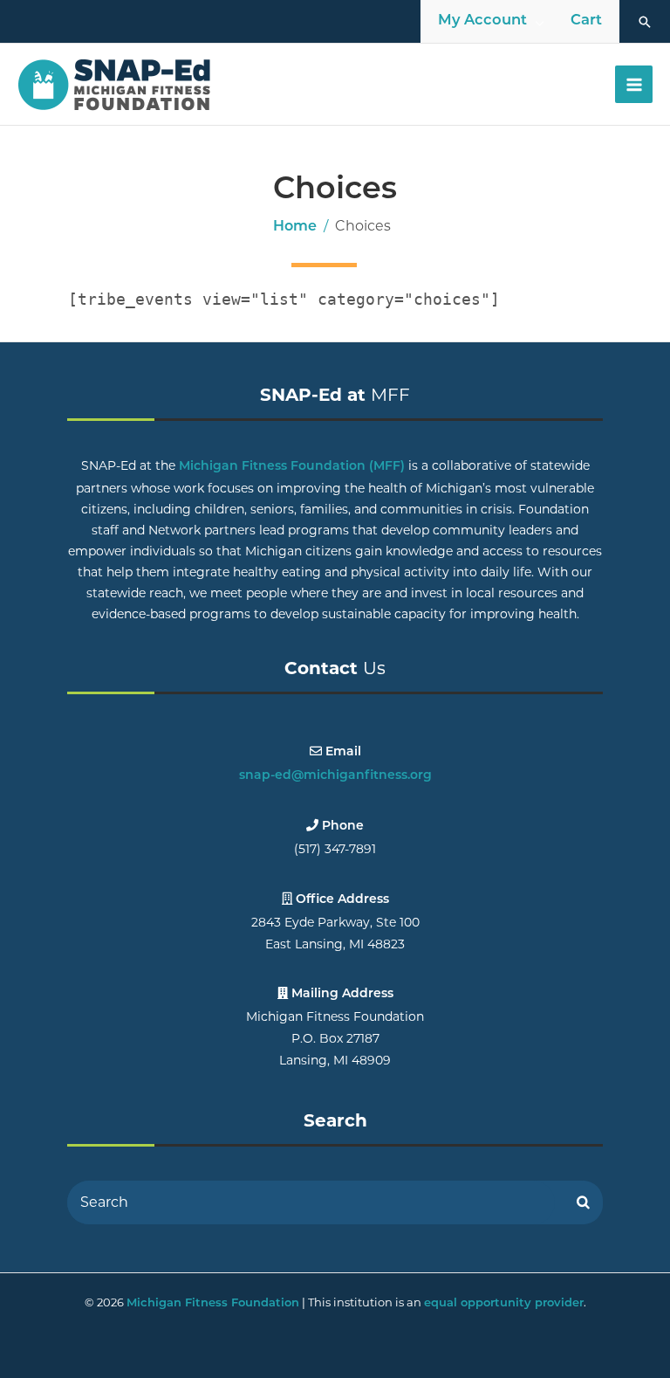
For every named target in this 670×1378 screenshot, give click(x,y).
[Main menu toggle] (634, 84)
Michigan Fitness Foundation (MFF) (292, 466)
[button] (645, 22)
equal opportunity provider (504, 1303)
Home (295, 227)
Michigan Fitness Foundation (212, 1303)
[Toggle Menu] (540, 22)
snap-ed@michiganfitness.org (335, 775)
